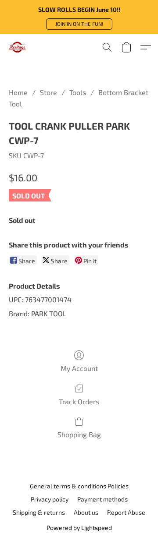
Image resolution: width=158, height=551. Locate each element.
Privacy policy (49, 499)
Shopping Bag (79, 434)
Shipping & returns (39, 512)
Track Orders (79, 401)
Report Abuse (126, 512)
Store (48, 92)
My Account (79, 368)
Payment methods (102, 499)
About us (86, 512)
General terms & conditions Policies (79, 486)
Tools (77, 92)
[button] (79, 24)
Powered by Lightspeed (79, 527)
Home (18, 92)
